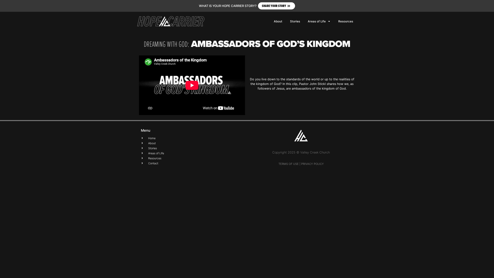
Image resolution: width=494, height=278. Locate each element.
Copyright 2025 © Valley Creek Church (301, 152)
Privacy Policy (312, 163)
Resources (345, 21)
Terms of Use (288, 163)
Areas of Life (317, 21)
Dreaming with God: (166, 44)
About (278, 21)
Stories (295, 21)
